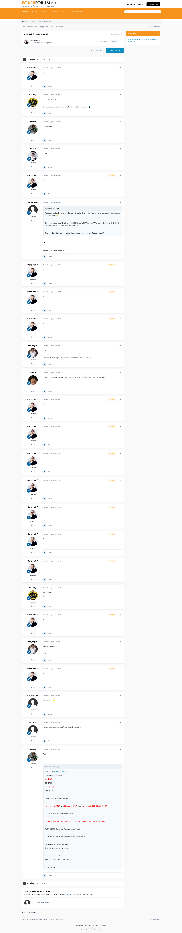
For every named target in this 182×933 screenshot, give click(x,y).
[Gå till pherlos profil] (33, 156)
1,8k (33, 220)
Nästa (32, 59)
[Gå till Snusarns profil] (33, 380)
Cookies (103, 925)
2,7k (33, 364)
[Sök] (158, 11)
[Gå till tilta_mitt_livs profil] (33, 703)
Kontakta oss (93, 925)
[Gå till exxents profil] (33, 730)
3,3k (33, 140)
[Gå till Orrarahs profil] (33, 129)
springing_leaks (139, 39)
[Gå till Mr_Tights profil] (33, 353)
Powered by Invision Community (91, 930)
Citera (50, 86)
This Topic (150, 11)
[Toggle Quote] (46, 208)
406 (33, 714)
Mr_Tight (32, 345)
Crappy (32, 94)
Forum (24, 21)
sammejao (32, 202)
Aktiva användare (45, 21)
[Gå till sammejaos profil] (33, 210)
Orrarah (32, 122)
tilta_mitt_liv (32, 695)
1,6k (33, 86)
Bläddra (25, 12)
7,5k (33, 113)
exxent (32, 722)
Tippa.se (55, 12)
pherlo (33, 148)
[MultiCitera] (44, 86)
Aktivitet (34, 12)
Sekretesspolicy (81, 925)
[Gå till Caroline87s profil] (26, 41)
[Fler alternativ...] (120, 67)
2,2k (33, 391)
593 (33, 167)
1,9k (33, 741)
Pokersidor (44, 12)
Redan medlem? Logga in (135, 4)
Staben (33, 21)
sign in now (70, 894)
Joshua (130, 39)
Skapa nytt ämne (96, 50)
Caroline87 (36, 40)
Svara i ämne (115, 50)
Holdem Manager (60, 771)
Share (104, 41)
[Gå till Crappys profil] (33, 102)
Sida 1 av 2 (45, 59)
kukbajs (154, 39)
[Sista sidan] (37, 59)
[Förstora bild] (89, 107)
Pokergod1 (131, 41)
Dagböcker (49, 43)
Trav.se (63, 12)
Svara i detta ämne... (42, 903)
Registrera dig (153, 4)
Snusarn (32, 373)
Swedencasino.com (76, 12)
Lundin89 (148, 39)
